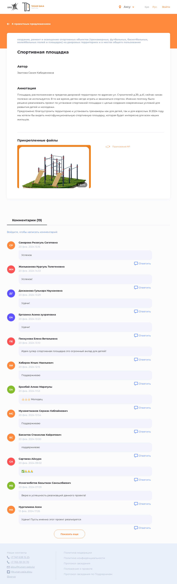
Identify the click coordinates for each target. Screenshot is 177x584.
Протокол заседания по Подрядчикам (88, 574)
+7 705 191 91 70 (20, 562)
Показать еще (69, 534)
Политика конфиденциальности (84, 558)
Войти (166, 7)
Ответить (145, 263)
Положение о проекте (78, 568)
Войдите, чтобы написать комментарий (32, 232)
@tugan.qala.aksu (21, 571)
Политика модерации (78, 552)
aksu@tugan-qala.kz (23, 566)
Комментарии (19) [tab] (27, 220)
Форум (11, 576)
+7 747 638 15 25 (20, 557)
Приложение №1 (121, 146)
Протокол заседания (77, 563)
